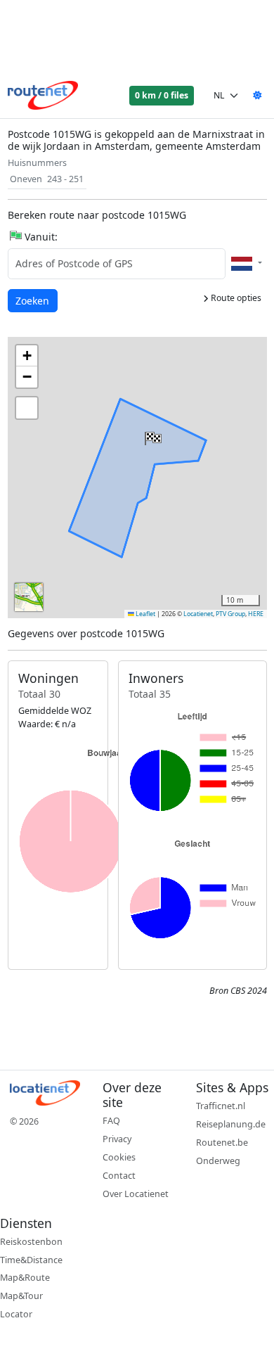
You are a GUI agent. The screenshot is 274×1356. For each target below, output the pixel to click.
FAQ (111, 1121)
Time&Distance (31, 1260)
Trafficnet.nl (220, 1106)
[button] (152, 435)
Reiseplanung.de (231, 1124)
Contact (119, 1176)
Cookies (119, 1157)
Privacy (117, 1139)
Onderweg (218, 1161)
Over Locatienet (136, 1194)
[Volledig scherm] (26, 407)
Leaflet (144, 614)
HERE (255, 614)
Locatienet (198, 614)
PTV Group (230, 614)
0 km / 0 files (161, 95)
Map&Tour (21, 1296)
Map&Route (25, 1278)
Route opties (235, 298)
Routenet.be (222, 1143)
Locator (16, 1314)
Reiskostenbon (31, 1242)
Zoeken (33, 300)
